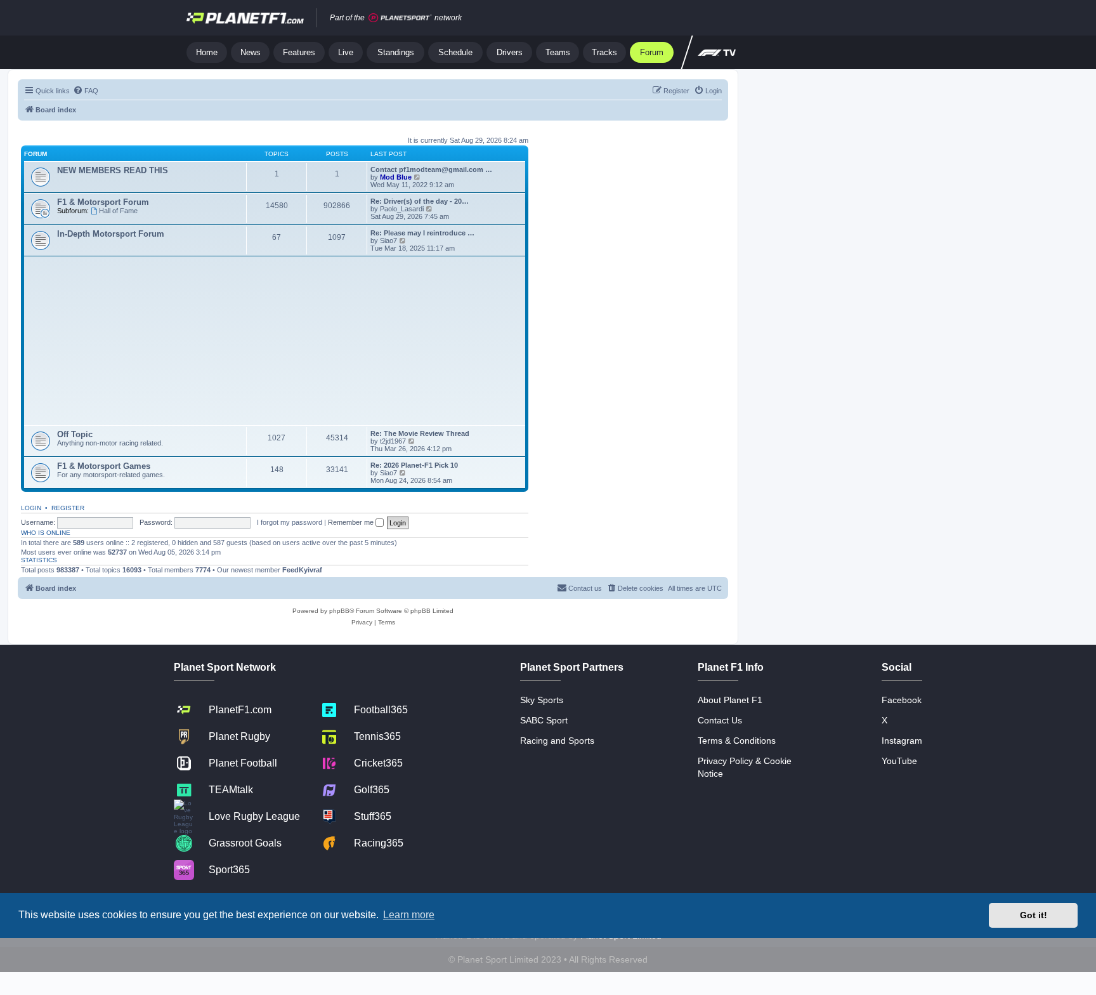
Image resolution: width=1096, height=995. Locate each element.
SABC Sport (544, 720)
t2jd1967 (393, 441)
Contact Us (720, 720)
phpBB (339, 610)
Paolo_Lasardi (402, 209)
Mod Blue (397, 177)
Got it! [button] (1033, 915)
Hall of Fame (118, 210)
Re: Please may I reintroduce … (422, 233)
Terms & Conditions (737, 740)
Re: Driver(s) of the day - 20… (419, 201)
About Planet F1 (730, 700)
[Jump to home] (245, 17)
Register (67, 507)
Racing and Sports (557, 740)
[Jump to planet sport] (400, 18)
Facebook (902, 700)
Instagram (902, 740)
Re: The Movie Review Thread (419, 433)
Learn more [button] (408, 914)
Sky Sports (541, 700)
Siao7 (388, 240)
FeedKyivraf (302, 570)
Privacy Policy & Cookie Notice (745, 767)
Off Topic (75, 434)
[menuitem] (85, 90)
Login (31, 507)
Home (207, 52)
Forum (651, 52)
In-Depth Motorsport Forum (110, 234)
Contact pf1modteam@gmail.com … (431, 169)
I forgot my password (289, 522)
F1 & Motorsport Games (103, 466)
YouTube (899, 761)
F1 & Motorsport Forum (103, 202)
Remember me (351, 522)
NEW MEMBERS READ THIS (112, 170)
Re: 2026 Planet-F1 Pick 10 (414, 465)
